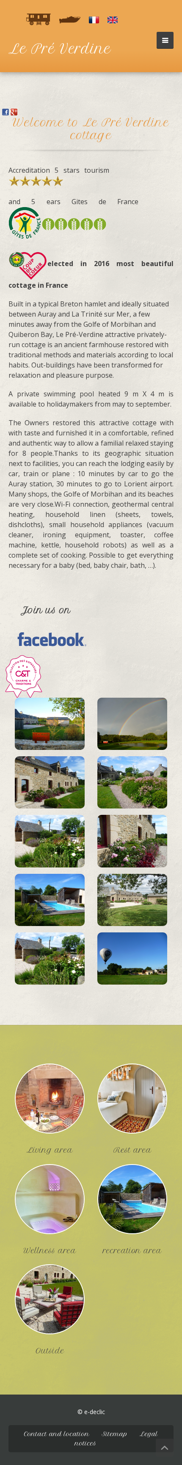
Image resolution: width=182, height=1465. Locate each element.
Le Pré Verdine (59, 49)
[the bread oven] (50, 843)
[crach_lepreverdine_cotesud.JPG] (132, 902)
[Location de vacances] (23, 675)
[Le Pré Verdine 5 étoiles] (50, 726)
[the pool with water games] (50, 902)
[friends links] (69, 19)
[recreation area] (132, 1199)
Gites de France (105, 201)
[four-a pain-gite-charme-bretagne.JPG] (50, 960)
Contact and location (56, 1434)
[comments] (38, 19)
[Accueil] (94, 19)
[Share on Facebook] (5, 111)
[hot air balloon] (132, 960)
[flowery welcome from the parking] (132, 784)
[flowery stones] (132, 843)
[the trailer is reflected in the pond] (132, 726)
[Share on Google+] (14, 111)
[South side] (50, 784)
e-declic (94, 1412)
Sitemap (114, 1434)
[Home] (113, 19)
